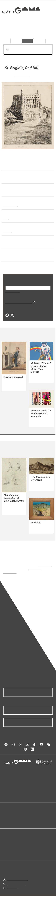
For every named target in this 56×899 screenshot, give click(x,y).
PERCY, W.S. (22, 75)
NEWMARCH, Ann (40, 375)
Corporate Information (30, 896)
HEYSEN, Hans (38, 480)
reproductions (44, 563)
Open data (8, 811)
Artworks (10, 31)
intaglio (7, 231)
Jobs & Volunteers (15, 893)
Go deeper (44, 31)
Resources (39, 41)
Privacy (32, 893)
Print (5, 218)
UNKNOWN (9, 383)
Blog (31, 811)
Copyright (45, 893)
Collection (21, 20)
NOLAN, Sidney (38, 523)
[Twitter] (12, 315)
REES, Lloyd (10, 504)
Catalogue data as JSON (17, 302)
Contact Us (12, 881)
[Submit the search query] (5, 49)
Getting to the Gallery (17, 873)
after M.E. (8, 387)
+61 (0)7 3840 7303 (16, 877)
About (32, 815)
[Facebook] (7, 315)
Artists (27, 31)
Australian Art (10, 205)
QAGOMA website (11, 815)
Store (5, 818)
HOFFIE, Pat (37, 420)
